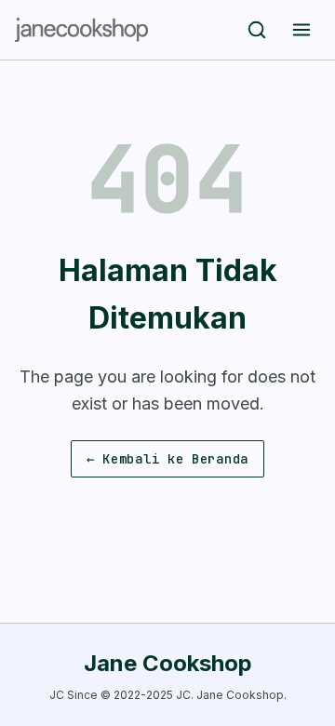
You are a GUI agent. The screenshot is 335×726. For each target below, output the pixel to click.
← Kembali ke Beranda (167, 458)
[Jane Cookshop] (81, 30)
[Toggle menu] (301, 29)
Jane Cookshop (168, 663)
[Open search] (256, 29)
